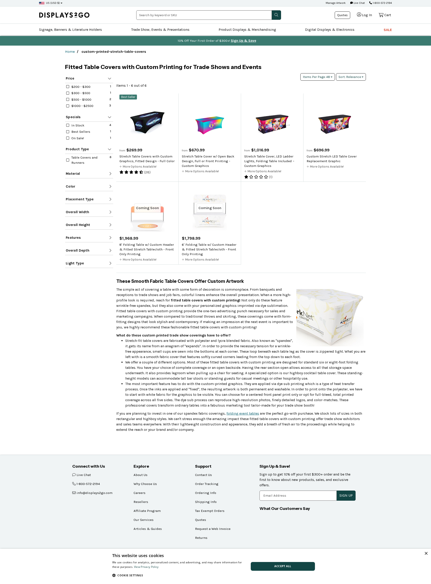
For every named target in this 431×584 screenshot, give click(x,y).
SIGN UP (346, 495)
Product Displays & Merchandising (247, 29)
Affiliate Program (147, 511)
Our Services (144, 520)
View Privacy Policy (146, 567)
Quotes (342, 15)
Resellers (141, 502)
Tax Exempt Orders (209, 511)
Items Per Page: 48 (317, 77)
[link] (64, 15)
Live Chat (359, 2)
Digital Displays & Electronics (329, 29)
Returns (201, 538)
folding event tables (242, 413)
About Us (140, 475)
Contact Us (203, 475)
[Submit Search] (276, 15)
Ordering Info (205, 493)
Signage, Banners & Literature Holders (70, 29)
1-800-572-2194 (382, 2)
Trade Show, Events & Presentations (160, 29)
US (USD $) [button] (53, 2)
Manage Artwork (336, 2)
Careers (139, 493)
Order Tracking (206, 484)
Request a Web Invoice (213, 529)
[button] (178, 575)
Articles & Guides (148, 529)
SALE (388, 30)
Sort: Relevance (350, 77)
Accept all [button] (282, 566)
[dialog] (215, 566)
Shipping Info (206, 502)
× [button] (426, 553)
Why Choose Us (145, 484)
